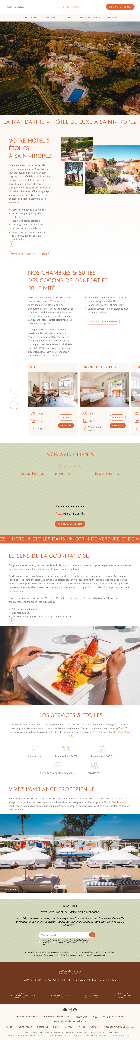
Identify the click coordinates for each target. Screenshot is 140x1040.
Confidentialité (76, 1035)
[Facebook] (65, 1009)
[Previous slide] (14, 394)
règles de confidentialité (62, 1033)
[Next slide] (14, 405)
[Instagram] (70, 1009)
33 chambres (56, 301)
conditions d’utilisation (88, 1033)
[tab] (56, 506)
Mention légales (61, 1035)
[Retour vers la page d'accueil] (70, 7)
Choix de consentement (93, 1035)
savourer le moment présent (27, 568)
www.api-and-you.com (30, 1035)
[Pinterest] (75, 1009)
